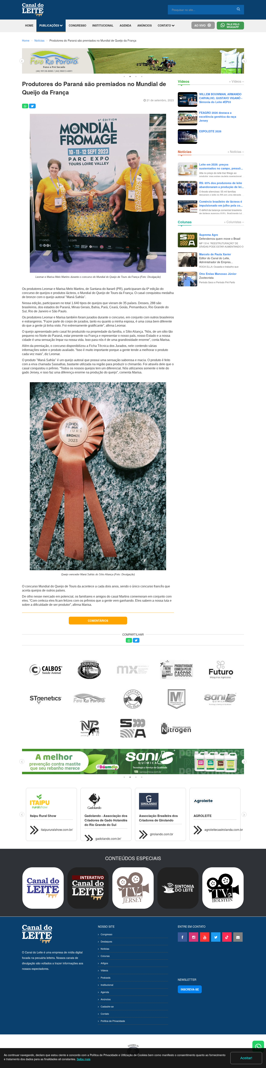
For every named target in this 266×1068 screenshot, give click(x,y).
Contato (105, 1013)
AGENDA (125, 25)
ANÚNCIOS (144, 25)
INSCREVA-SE (190, 989)
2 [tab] (130, 76)
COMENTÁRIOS (98, 621)
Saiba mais (83, 1059)
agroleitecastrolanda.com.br (223, 829)
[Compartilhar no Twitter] (32, 106)
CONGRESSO (77, 25)
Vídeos (104, 970)
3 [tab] (136, 76)
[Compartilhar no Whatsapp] (25, 106)
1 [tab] (124, 76)
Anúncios (106, 999)
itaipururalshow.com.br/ (57, 829)
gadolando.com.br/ (108, 838)
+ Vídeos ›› (236, 81)
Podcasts (105, 977)
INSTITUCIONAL (103, 25)
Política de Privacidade (113, 1021)
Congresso (106, 934)
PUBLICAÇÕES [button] (49, 25)
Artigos (104, 963)
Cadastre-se (107, 1006)
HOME (29, 25)
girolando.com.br (161, 834)
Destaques (106, 941)
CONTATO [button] (165, 25)
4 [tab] (142, 76)
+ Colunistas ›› (234, 222)
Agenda (105, 992)
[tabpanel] (133, 61)
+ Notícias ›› (235, 152)
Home (25, 40)
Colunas (105, 956)
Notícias (39, 40)
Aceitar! (246, 1058)
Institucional (107, 984)
